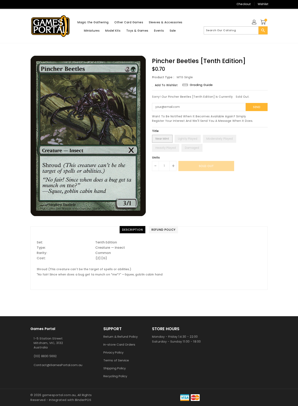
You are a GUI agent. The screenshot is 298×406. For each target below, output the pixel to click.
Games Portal (42, 328)
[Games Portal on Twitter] (32, 4)
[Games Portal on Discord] (40, 4)
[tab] (132, 229)
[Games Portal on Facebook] (25, 4)
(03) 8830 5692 (45, 356)
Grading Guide (201, 85)
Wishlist (263, 4)
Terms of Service (116, 360)
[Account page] (254, 22)
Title (155, 131)
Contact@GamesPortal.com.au (58, 365)
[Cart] (263, 22)
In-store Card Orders (119, 344)
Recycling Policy (115, 376)
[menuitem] (93, 22)
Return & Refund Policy (120, 336)
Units (156, 157)
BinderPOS (83, 400)
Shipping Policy (114, 368)
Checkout (244, 4)
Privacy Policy (113, 352)
